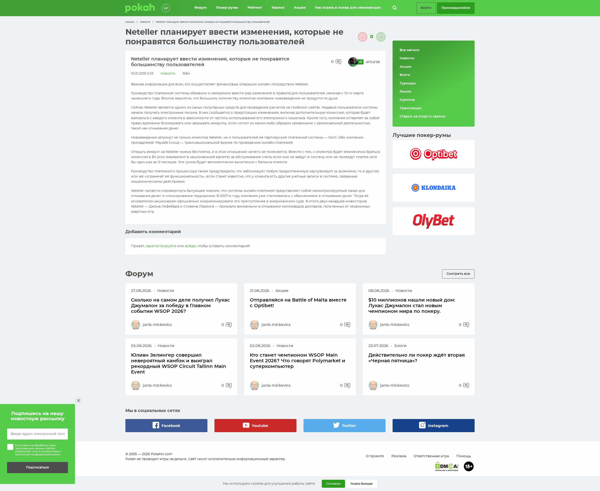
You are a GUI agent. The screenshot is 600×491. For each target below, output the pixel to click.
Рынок (405, 91)
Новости (145, 22)
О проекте (375, 456)
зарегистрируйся (161, 246)
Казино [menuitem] (278, 7)
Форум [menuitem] (200, 7)
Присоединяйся (455, 8)
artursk (373, 62)
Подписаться (37, 467)
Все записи (410, 50)
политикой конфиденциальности (37, 454)
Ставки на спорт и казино (422, 116)
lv (166, 8)
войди (190, 246)
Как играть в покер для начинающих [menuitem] (348, 7)
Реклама (398, 456)
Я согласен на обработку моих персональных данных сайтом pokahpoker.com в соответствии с (38, 450)
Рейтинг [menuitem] (255, 7)
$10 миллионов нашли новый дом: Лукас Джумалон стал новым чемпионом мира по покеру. (411, 306)
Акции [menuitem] (300, 7)
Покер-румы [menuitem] (227, 7)
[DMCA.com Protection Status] (446, 466)
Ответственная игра (431, 456)
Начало (129, 22)
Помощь (463, 456)
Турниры (408, 83)
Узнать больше (361, 483)
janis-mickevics (157, 325)
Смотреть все (458, 274)
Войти (426, 8)
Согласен (333, 483)
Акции (405, 66)
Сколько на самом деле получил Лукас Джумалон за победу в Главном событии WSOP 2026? (180, 306)
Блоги (405, 75)
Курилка (407, 100)
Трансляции (410, 108)
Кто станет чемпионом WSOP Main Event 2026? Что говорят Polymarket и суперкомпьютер (297, 361)
